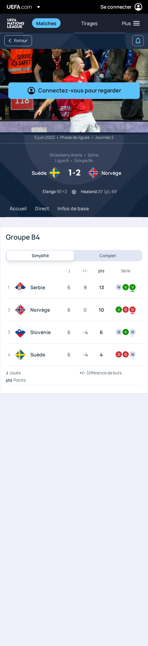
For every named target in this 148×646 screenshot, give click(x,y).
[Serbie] (22, 287)
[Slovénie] (22, 332)
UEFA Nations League (16, 23)
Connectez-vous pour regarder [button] (79, 90)
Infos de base (73, 208)
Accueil (18, 208)
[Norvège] (22, 309)
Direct (42, 208)
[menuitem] (53, 23)
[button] (129, 23)
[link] (46, 23)
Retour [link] (21, 40)
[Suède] (22, 354)
